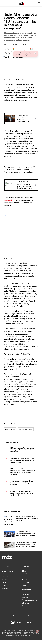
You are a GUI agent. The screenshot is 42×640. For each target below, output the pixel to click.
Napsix (24, 586)
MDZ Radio (25, 577)
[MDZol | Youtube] (23, 615)
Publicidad (25, 594)
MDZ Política (8, 43)
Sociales (5, 588)
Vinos (4, 586)
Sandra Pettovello (25, 429)
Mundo (4, 580)
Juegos (24, 580)
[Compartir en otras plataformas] (10, 53)
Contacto (25, 597)
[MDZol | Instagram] (18, 615)
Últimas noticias (7, 571)
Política (7, 10)
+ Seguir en (9, 49)
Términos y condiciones (30, 606)
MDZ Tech (25, 583)
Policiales (5, 577)
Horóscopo (25, 574)
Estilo (4, 583)
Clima (24, 571)
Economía (5, 574)
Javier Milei (10, 429)
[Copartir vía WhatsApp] (6, 53)
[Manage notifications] (37, 631)
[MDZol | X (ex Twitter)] (28, 615)
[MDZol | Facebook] (13, 615)
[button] (39, 3)
